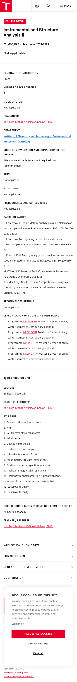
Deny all (38, 653)
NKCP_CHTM (30, 353)
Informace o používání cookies (19, 676)
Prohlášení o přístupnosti (16, 672)
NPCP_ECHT (30, 332)
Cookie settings (38, 643)
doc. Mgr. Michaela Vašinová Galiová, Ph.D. (28, 122)
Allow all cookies (38, 633)
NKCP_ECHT (30, 321)
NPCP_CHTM (30, 343)
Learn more (18, 623)
